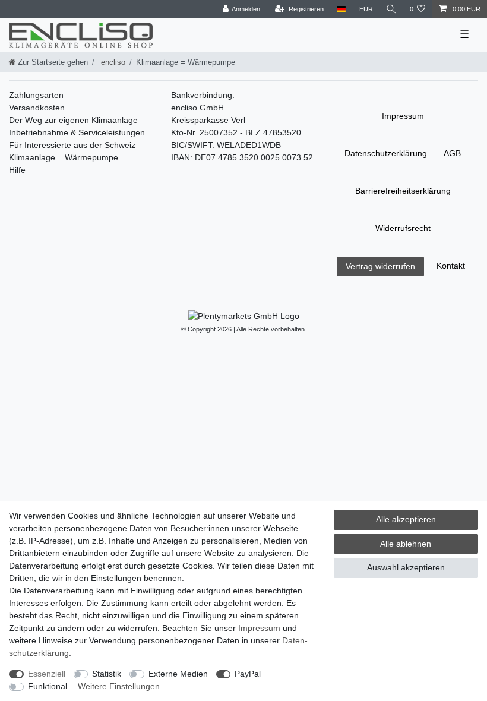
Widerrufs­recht (403, 228)
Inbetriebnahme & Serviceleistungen (77, 132)
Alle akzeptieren (406, 519)
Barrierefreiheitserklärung (403, 190)
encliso (112, 62)
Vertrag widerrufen (380, 266)
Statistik (106, 673)
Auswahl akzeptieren (406, 567)
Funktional (47, 686)
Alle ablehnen (405, 543)
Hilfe (17, 170)
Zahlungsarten (36, 95)
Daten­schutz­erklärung (385, 153)
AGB (452, 153)
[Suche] (391, 9)
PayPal (248, 673)
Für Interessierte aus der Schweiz (72, 145)
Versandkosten (37, 107)
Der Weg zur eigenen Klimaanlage (73, 120)
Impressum (403, 116)
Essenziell (46, 673)
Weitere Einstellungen (119, 686)
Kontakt (451, 265)
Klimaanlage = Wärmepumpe (63, 157)
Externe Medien (178, 673)
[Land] (341, 9)
